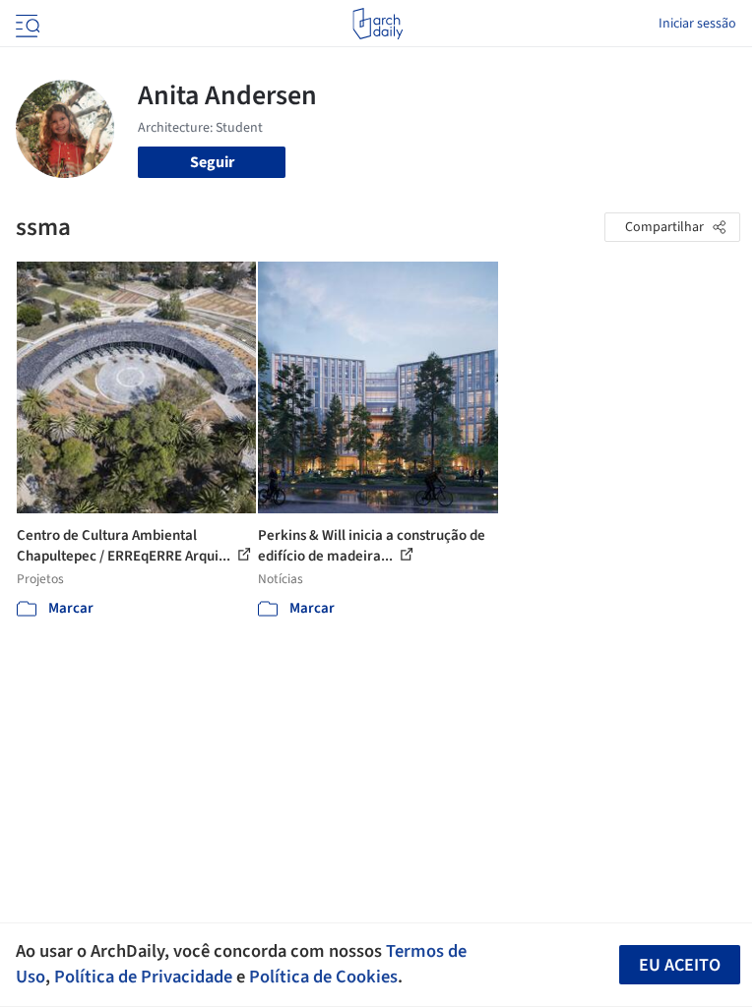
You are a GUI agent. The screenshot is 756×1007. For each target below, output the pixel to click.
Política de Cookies (323, 976)
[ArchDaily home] (377, 23)
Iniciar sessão (697, 23)
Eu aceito (680, 965)
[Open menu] (25, 23)
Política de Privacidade (143, 976)
